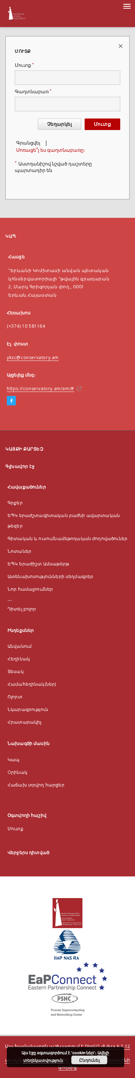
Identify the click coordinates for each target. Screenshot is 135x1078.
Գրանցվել (28, 143)
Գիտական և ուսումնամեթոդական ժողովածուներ (67, 538)
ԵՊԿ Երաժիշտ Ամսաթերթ (38, 564)
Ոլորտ (15, 697)
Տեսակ (16, 671)
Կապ (13, 759)
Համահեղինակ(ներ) (32, 684)
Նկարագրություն (28, 709)
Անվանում (20, 646)
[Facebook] (11, 401)
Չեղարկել (59, 124)
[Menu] (126, 6)
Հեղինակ (19, 659)
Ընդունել (89, 1060)
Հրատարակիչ (25, 722)
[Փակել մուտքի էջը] (121, 45)
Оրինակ (17, 772)
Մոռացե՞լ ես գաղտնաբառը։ (50, 150)
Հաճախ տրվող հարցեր (36, 785)
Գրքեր (15, 503)
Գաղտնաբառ (33, 92)
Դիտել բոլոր (22, 609)
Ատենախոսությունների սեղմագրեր (50, 576)
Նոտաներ (19, 551)
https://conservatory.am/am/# (40, 388)
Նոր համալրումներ (30, 589)
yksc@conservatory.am (33, 357)
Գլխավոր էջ (20, 466)
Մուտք (24, 65)
